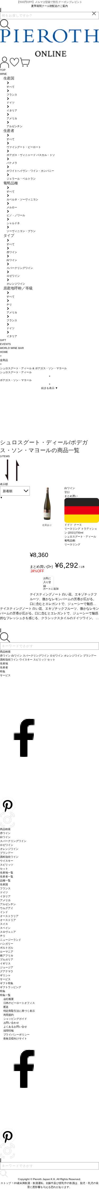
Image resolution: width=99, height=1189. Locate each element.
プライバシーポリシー (16, 1034)
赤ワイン (5, 833)
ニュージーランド (10, 939)
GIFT (3, 340)
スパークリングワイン (13, 841)
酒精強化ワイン (9, 856)
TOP (3, 69)
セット (4, 868)
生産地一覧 (6, 872)
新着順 (7, 491)
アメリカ (5, 900)
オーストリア (8, 920)
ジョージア (6, 967)
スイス (4, 923)
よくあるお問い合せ (15, 1026)
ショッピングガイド (15, 1018)
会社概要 (8, 999)
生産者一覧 (6, 876)
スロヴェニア (8, 931)
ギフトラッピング (10, 987)
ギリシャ (5, 975)
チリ (2, 935)
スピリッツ (6, 864)
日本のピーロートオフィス (19, 1002)
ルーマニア (6, 951)
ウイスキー (6, 860)
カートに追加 (51, 588)
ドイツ (4, 892)
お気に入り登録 (47, 582)
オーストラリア (9, 916)
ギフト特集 (6, 983)
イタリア (5, 896)
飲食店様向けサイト (15, 1038)
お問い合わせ (11, 1022)
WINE (3, 73)
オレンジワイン (9, 848)
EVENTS (5, 344)
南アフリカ (6, 955)
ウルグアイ (6, 908)
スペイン (5, 927)
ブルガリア (6, 959)
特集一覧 (5, 995)
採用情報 (8, 1030)
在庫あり (47, 525)
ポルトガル (6, 947)
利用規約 (8, 1014)
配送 (6, 1006)
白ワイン (5, 837)
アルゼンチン (8, 904)
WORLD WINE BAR (12, 348)
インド (4, 912)
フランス (5, 888)
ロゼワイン (6, 844)
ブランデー (6, 852)
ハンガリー (6, 943)
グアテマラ (6, 971)
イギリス (5, 963)
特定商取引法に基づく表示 (19, 1010)
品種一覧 (5, 880)
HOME (4, 352)
